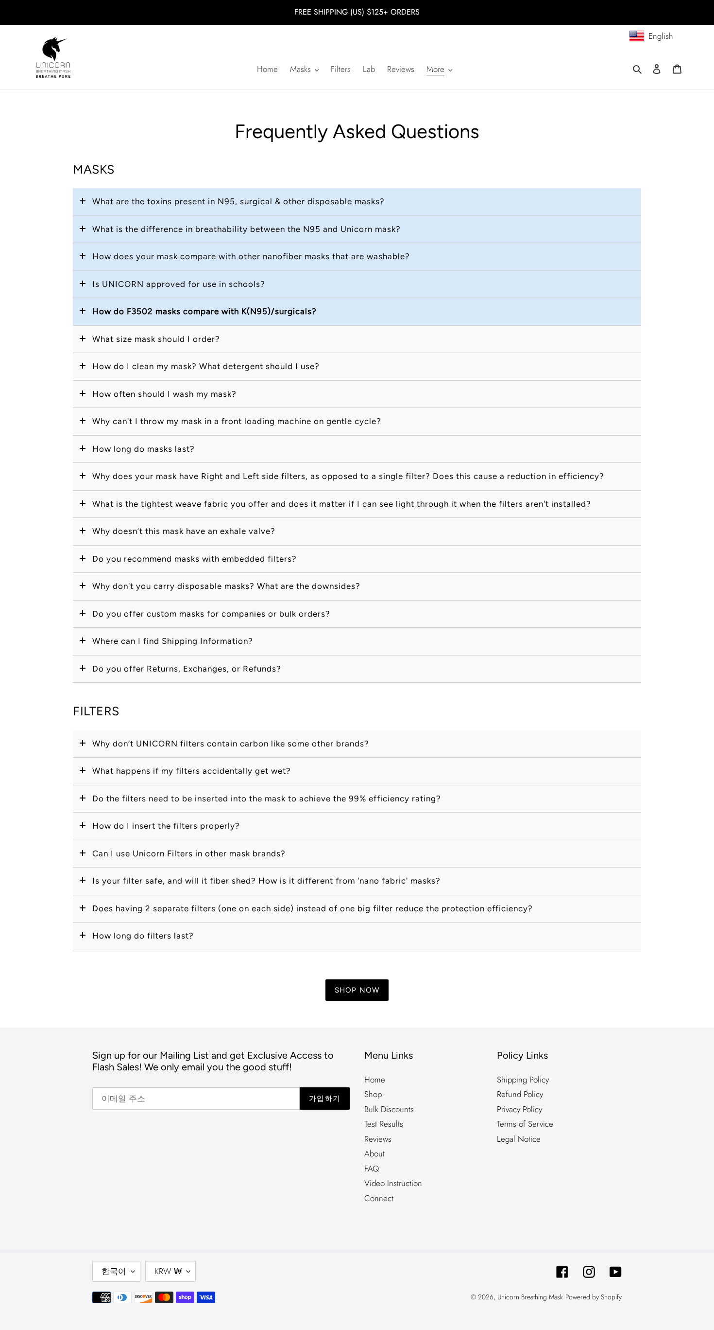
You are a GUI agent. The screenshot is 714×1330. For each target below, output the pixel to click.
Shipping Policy (523, 1079)
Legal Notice (519, 1139)
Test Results (383, 1124)
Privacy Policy (519, 1109)
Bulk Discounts (389, 1109)
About (374, 1153)
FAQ (371, 1168)
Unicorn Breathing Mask (530, 1297)
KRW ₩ (168, 1271)
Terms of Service (525, 1124)
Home (374, 1079)
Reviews (377, 1139)
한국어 (114, 1271)
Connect (378, 1198)
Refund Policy (520, 1094)
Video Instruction (393, 1183)
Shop (373, 1094)
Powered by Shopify (593, 1297)
